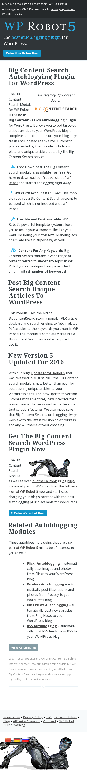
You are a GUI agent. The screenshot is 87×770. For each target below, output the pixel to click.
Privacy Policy (33, 717)
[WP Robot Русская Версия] (25, 742)
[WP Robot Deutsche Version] (16, 742)
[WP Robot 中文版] (8, 742)
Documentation (65, 717)
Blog (6, 721)
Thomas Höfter (40, 747)
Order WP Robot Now (29, 513)
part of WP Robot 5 (23, 547)
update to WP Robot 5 (48, 373)
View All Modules (23, 647)
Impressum (11, 717)
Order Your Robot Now (22, 53)
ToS (49, 717)
